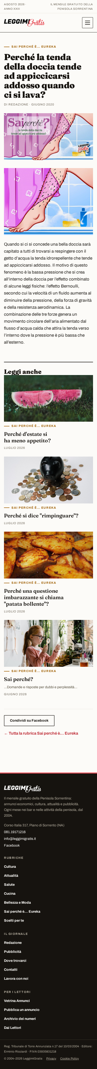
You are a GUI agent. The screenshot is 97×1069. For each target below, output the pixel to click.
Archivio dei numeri (20, 1019)
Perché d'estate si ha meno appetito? (27, 437)
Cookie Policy (69, 1058)
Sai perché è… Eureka (33, 46)
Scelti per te (14, 920)
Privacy (51, 1058)
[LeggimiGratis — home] (24, 22)
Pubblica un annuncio (22, 1010)
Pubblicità (12, 952)
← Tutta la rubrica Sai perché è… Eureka (41, 733)
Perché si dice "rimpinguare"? (41, 515)
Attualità (11, 875)
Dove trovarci (15, 961)
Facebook (12, 845)
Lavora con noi (16, 978)
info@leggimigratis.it (20, 839)
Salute (9, 884)
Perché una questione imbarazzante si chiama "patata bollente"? (34, 597)
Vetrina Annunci (17, 1001)
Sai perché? (18, 679)
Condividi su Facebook (29, 720)
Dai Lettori (12, 1028)
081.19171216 (15, 832)
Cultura (10, 867)
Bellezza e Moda (17, 902)
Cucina (9, 893)
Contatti (10, 970)
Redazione (13, 943)
